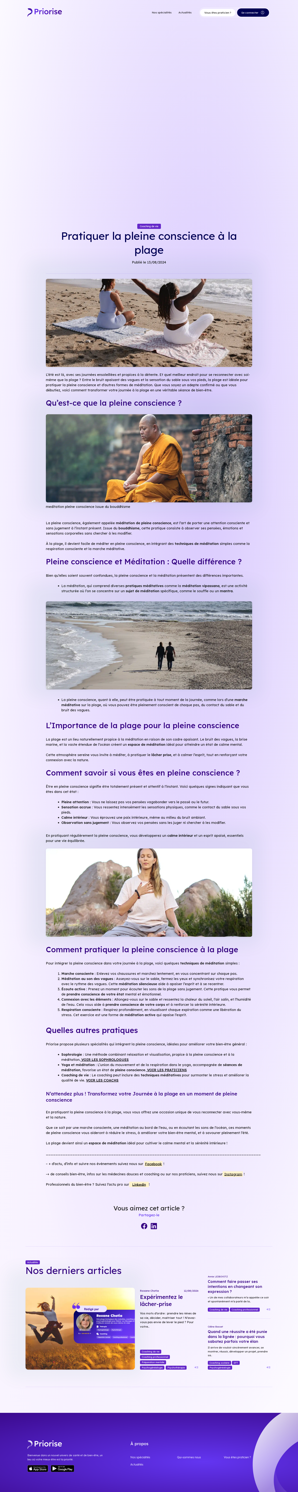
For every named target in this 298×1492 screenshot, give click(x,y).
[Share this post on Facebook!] (144, 1226)
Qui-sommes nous (189, 1457)
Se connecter (253, 12)
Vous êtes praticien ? (217, 12)
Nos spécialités (162, 12)
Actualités (185, 12)
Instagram (233, 1174)
